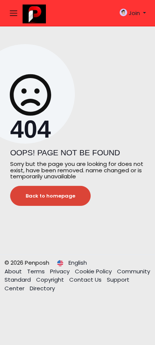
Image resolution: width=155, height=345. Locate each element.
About (14, 271)
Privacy (60, 271)
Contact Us (86, 280)
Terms (36, 271)
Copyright (50, 280)
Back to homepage (50, 195)
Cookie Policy (94, 271)
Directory (42, 288)
